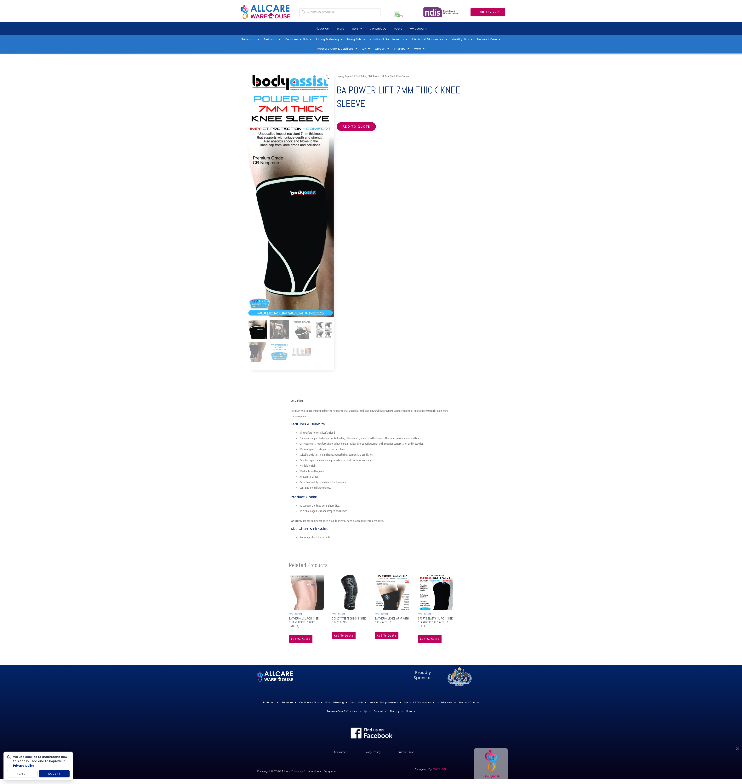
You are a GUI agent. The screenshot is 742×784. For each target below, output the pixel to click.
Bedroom (270, 39)
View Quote (490, 776)
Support (379, 49)
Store (340, 28)
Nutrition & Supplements (387, 39)
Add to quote (356, 127)
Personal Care (487, 39)
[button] (327, 77)
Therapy (399, 49)
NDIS (355, 28)
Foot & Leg (361, 76)
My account (418, 28)
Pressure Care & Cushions (335, 49)
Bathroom (248, 39)
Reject (22, 773)
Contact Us (378, 28)
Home (340, 76)
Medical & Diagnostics (427, 39)
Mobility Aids (460, 39)
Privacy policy (24, 766)
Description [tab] (296, 400)
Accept (54, 773)
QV (364, 49)
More (417, 49)
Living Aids (354, 39)
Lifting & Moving (327, 39)
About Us (322, 28)
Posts (398, 28)
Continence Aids (296, 39)
